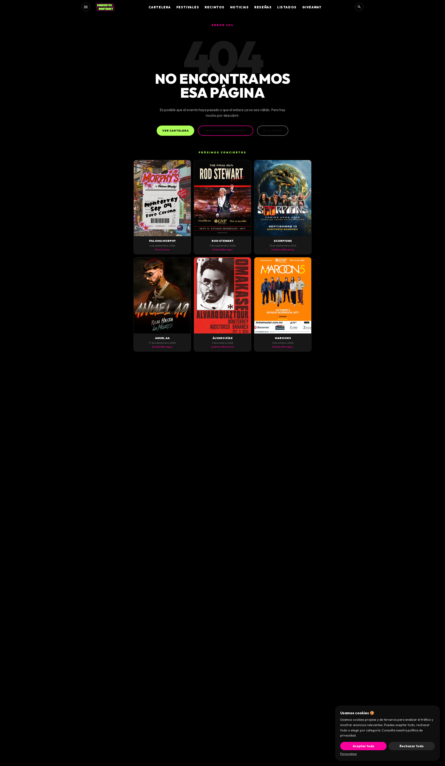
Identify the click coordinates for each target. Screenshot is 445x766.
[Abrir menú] (86, 7)
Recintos (214, 7)
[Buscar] (359, 7)
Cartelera (160, 7)
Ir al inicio (272, 130)
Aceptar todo (363, 746)
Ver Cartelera (175, 130)
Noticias (239, 7)
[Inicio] (105, 7)
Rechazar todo (412, 746)
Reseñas (263, 7)
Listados (286, 7)
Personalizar (348, 754)
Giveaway (311, 7)
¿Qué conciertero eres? (225, 130)
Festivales (187, 7)
